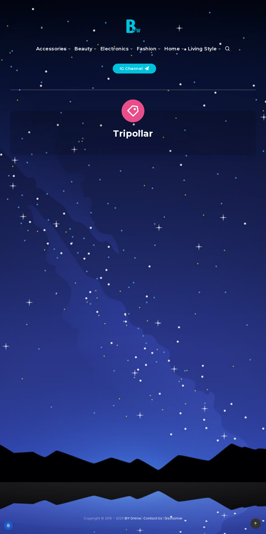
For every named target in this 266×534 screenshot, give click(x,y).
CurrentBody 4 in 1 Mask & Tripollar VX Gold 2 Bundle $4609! (132, 274)
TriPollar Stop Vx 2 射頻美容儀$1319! (218, 266)
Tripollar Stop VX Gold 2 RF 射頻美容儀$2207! (47, 270)
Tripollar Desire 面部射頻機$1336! (218, 415)
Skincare (217, 184)
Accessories (51, 49)
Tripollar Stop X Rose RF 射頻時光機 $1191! (133, 419)
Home (172, 49)
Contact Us (152, 518)
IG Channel (132, 68)
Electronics (114, 49)
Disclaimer (173, 518)
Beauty (83, 49)
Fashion (147, 49)
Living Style (202, 49)
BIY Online (133, 518)
